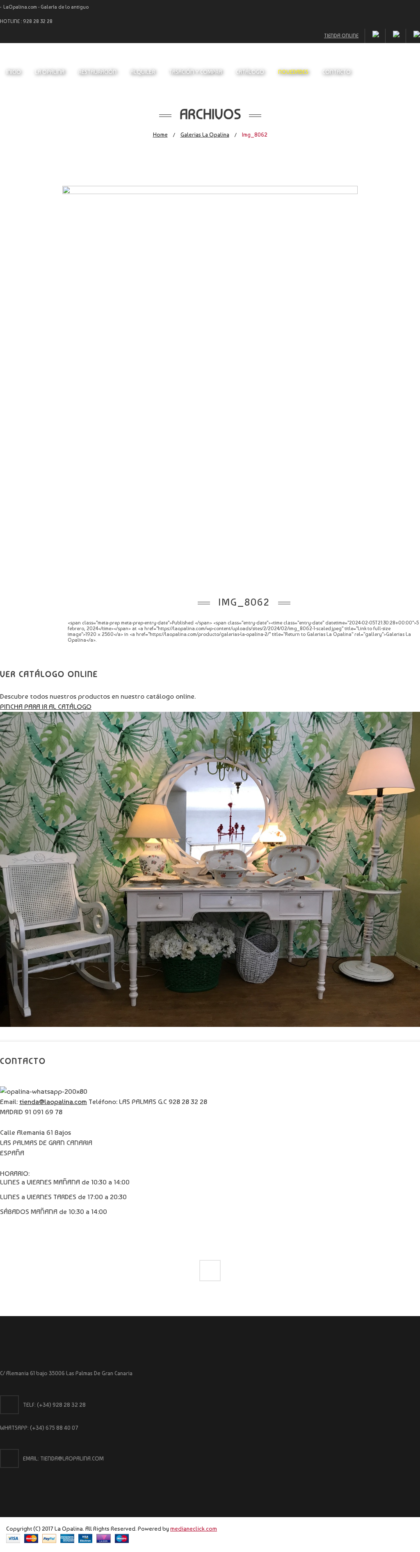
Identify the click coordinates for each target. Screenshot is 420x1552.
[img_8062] (210, 191)
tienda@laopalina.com (53, 1101)
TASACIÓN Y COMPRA (195, 72)
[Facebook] (210, 1270)
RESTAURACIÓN (97, 72)
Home (160, 134)
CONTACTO (336, 72)
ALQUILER (142, 72)
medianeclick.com (193, 1528)
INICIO (13, 72)
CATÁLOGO (250, 72)
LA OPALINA (49, 72)
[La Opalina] (210, 60)
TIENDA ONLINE (341, 36)
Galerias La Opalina (204, 134)
